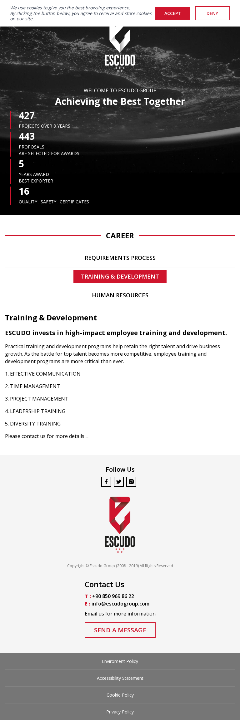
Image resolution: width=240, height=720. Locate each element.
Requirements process (120, 257)
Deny (212, 13)
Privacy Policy (120, 712)
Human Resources (120, 295)
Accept (172, 13)
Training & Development (120, 276)
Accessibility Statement (120, 678)
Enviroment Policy (120, 661)
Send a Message (120, 630)
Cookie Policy (120, 695)
